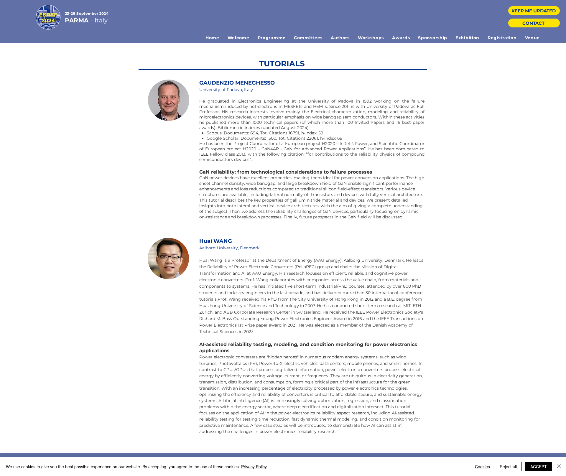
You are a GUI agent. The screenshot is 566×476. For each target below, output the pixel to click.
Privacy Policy (254, 467)
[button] (272, 37)
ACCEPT (538, 467)
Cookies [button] (482, 467)
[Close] (558, 466)
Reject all (508, 467)
